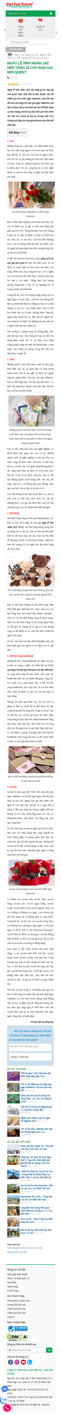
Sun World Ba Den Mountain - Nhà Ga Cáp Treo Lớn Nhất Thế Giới (36, 1187)
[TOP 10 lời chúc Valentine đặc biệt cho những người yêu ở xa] (13, 1132)
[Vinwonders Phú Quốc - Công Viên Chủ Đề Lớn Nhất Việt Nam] (13, 1199)
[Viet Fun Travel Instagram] (16, 1361)
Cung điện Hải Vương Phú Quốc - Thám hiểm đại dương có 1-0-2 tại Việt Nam (36, 1210)
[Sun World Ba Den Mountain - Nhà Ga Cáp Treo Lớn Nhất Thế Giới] (13, 1188)
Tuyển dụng (12, 1286)
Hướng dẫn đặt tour (16, 1304)
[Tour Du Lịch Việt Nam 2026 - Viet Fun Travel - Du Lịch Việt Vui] (20, 4)
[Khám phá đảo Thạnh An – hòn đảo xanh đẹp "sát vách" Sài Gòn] (13, 1149)
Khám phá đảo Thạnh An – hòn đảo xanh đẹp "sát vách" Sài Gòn (36, 1147)
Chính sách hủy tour (16, 1312)
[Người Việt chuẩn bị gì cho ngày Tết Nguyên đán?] (13, 1121)
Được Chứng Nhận (16, 1322)
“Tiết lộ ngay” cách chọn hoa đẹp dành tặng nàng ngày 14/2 (35, 1075)
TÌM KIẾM (17, 49)
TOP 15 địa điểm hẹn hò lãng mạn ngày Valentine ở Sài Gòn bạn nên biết (35, 1087)
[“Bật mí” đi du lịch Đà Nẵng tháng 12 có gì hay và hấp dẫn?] (13, 1110)
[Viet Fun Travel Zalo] (29, 1361)
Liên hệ (10, 1316)
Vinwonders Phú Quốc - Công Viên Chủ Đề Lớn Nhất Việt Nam (36, 1198)
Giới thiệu (11, 1282)
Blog (16, 54)
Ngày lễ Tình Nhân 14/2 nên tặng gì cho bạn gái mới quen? (29, 56)
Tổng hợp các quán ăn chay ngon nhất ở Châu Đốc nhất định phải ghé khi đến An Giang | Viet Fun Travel (35, 1161)
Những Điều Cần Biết (17, 1252)
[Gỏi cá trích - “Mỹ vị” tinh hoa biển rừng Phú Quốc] (13, 1222)
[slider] (13, 84)
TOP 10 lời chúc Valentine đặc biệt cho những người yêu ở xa (36, 1130)
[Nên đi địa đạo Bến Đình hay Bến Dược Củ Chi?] (13, 1233)
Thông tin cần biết (16, 1269)
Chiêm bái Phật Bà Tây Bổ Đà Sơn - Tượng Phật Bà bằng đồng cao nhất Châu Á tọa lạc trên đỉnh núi (36, 1174)
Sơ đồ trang (12, 1290)
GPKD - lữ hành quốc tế (18, 1278)
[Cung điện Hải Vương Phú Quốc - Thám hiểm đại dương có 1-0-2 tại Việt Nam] (13, 1211)
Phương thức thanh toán (18, 1300)
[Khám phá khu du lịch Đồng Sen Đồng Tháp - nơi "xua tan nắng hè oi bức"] (13, 1098)
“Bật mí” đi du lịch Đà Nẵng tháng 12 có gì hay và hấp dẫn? (36, 1108)
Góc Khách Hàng (16, 1295)
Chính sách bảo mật (16, 1308)
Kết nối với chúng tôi (17, 1356)
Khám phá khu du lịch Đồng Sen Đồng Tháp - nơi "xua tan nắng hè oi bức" (35, 1098)
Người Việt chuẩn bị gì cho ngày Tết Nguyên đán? (35, 1119)
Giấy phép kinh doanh (17, 1274)
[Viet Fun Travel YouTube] (23, 1361)
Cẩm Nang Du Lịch (29, 54)
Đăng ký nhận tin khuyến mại (21, 1344)
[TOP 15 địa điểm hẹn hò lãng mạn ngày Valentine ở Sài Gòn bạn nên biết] (13, 1087)
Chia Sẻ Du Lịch (33, 1247)
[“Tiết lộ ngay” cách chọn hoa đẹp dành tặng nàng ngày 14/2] (13, 1076)
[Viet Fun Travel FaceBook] (10, 1361)
